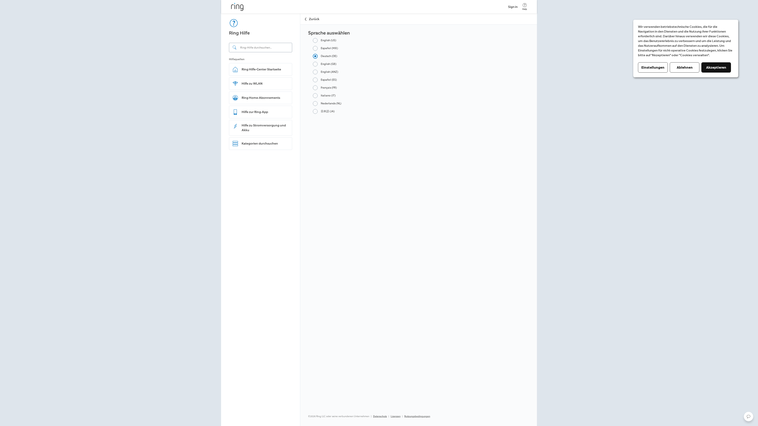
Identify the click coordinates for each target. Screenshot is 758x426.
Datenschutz (380, 416)
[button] (748, 416)
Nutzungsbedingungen (417, 416)
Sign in (513, 7)
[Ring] (237, 7)
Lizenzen (396, 416)
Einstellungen (652, 67)
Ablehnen (685, 67)
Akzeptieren (716, 67)
